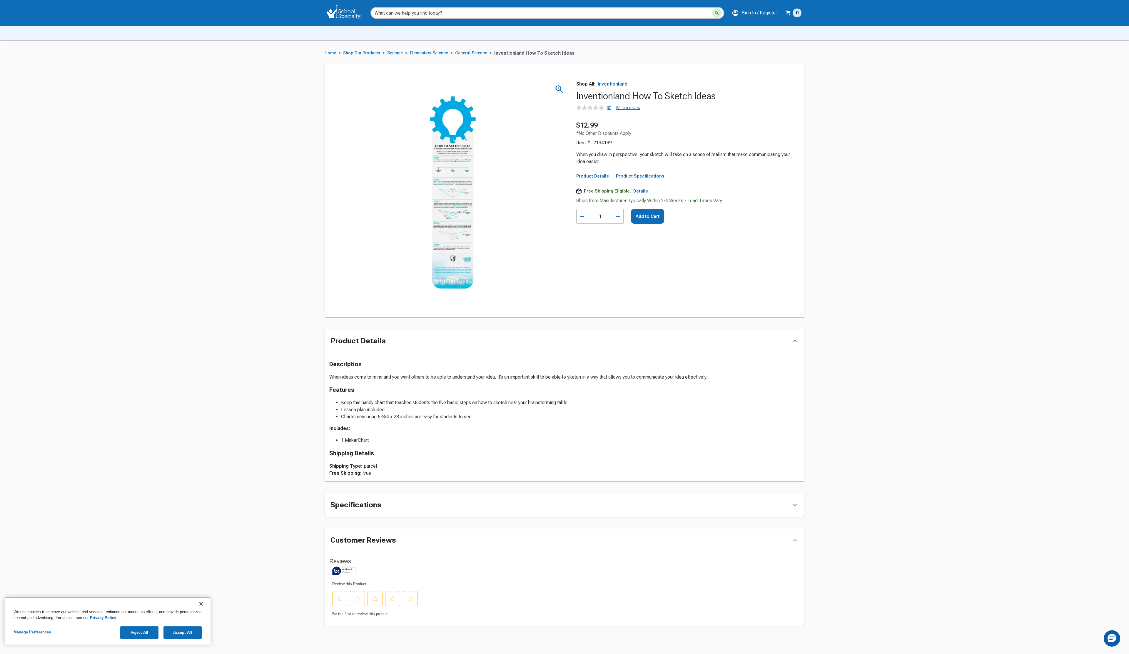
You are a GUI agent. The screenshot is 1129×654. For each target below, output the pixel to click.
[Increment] (618, 216)
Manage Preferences (32, 632)
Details (640, 191)
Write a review (628, 108)
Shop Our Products (361, 53)
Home (330, 53)
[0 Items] (788, 13)
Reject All (139, 632)
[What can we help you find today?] (717, 13)
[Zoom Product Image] (559, 89)
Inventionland (612, 84)
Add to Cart (647, 216)
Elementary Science (429, 53)
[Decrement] (582, 216)
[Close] (201, 603)
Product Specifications (640, 176)
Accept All (182, 632)
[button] (754, 12)
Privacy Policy (103, 617)
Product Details (592, 176)
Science (395, 53)
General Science (471, 53)
